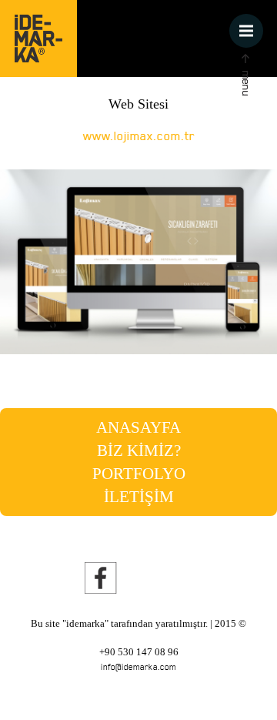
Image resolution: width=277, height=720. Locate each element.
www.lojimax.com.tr (139, 135)
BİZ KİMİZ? (139, 450)
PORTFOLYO (138, 473)
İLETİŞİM (139, 496)
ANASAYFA (138, 427)
